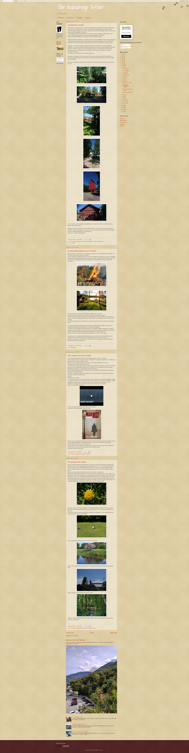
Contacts (87, 18)
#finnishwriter (78, 241)
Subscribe (126, 36)
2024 (123, 58)
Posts (123, 45)
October (124, 72)
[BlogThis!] (86, 239)
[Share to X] (88, 239)
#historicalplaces (89, 241)
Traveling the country (76, 25)
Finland (73, 243)
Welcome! (61, 18)
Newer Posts (70, 633)
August (124, 76)
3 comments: (79, 452)
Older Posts (113, 633)
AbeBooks (122, 118)
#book (72, 454)
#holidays (95, 241)
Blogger (101, 750)
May (124, 94)
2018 (123, 107)
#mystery (89, 454)
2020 (123, 67)
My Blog (79, 18)
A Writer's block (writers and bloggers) (80, 731)
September (125, 74)
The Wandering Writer (79, 8)
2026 (123, 54)
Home (92, 633)
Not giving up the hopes (77, 462)
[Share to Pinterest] (91, 239)
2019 (123, 105)
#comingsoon (77, 454)
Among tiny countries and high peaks (75, 640)
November (125, 70)
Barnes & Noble (123, 122)
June (124, 81)
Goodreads (122, 124)
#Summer (94, 628)
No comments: (79, 239)
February (125, 101)
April (124, 96)
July (124, 79)
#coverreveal (83, 454)
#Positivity (85, 628)
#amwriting (73, 628)
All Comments (125, 47)
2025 (123, 56)
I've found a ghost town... (77, 717)
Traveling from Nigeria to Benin (78, 724)
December (125, 68)
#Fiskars (83, 241)
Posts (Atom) (75, 635)
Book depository (123, 120)
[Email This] (85, 239)
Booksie (121, 126)
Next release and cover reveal (79, 356)
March (124, 99)
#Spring (90, 628)
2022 (123, 62)
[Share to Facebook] (89, 239)
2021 (123, 65)
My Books (70, 18)
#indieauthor (100, 241)
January (124, 103)
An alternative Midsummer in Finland (82, 251)
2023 (123, 60)
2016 (123, 111)
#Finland (73, 241)
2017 (123, 109)
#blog (77, 628)
